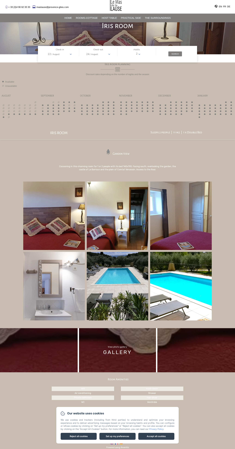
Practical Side (131, 18)
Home (68, 18)
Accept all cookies (156, 436)
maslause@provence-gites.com (52, 7)
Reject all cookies (79, 436)
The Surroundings (158, 18)
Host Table (109, 18)
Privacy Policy (156, 429)
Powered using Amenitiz (117, 447)
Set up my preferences (117, 436)
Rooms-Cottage (87, 18)
